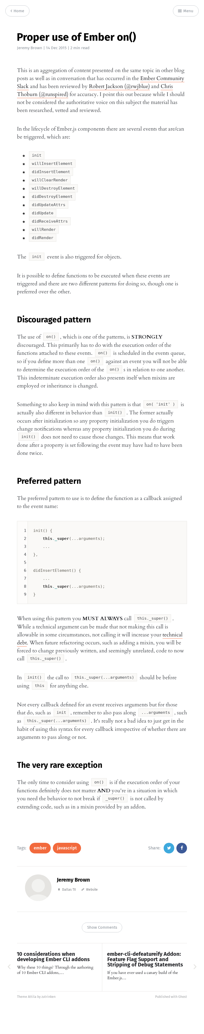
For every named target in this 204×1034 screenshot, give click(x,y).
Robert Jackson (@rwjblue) (119, 86)
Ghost (182, 997)
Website (92, 889)
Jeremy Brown (29, 47)
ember (40, 847)
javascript (67, 847)
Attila (32, 997)
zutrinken (48, 997)
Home (18, 11)
